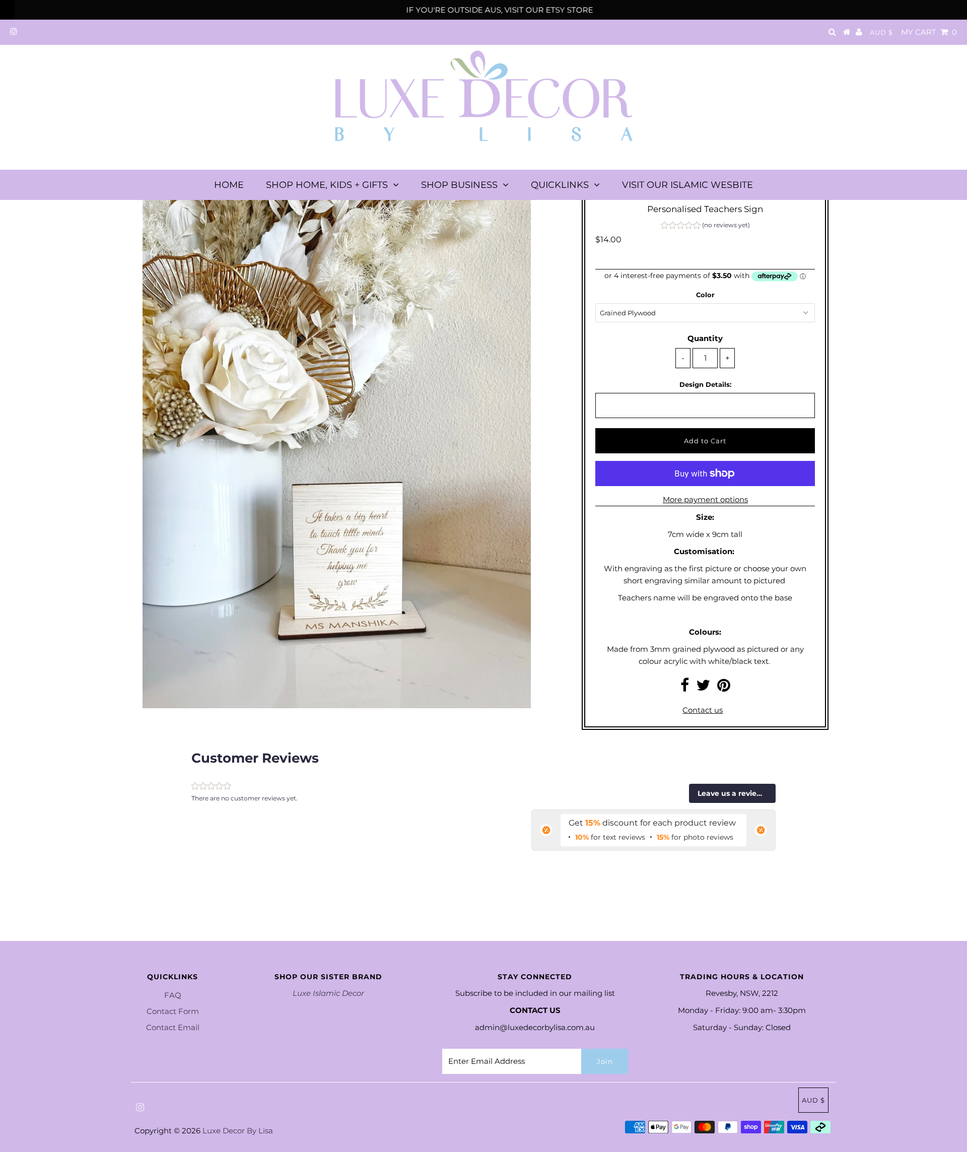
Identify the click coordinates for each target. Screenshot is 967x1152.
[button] (705, 226)
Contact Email (172, 1027)
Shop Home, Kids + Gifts (327, 184)
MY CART (929, 32)
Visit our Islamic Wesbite (687, 184)
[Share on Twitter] (703, 688)
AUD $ (881, 32)
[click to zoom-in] (515, 206)
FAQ (172, 995)
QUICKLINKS (560, 184)
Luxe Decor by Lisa (237, 1130)
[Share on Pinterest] (723, 688)
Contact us (702, 710)
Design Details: (705, 384)
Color (705, 295)
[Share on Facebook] (684, 688)
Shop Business (459, 184)
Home (229, 184)
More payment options (705, 499)
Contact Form (173, 1011)
